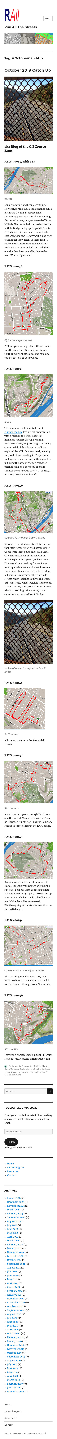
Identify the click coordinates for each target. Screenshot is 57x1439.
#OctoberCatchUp (41, 1069)
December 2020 (15, 1298)
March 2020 (13, 1333)
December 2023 (15, 1202)
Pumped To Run (13, 432)
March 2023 (13, 1209)
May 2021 (12, 1279)
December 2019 (15, 1345)
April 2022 (13, 1236)
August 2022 (14, 1221)
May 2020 (12, 1325)
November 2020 (16, 1302)
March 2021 (13, 1287)
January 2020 (14, 1341)
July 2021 (12, 1271)
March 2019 (13, 1379)
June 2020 (12, 1321)
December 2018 (15, 1391)
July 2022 (12, 1225)
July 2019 (12, 1364)
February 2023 (15, 1213)
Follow (11, 1142)
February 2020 (15, 1337)
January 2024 (14, 1198)
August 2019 (14, 1360)
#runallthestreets (12, 1072)
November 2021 (15, 1256)
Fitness (33, 1072)
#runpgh (25, 1072)
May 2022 (12, 1232)
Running (41, 1072)
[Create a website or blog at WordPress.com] (45, 1434)
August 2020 (14, 1314)
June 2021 (12, 1275)
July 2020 (12, 1318)
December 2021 (15, 1252)
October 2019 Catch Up (27, 70)
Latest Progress (15, 1167)
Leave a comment (12, 1075)
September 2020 (16, 1310)
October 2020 (14, 1306)
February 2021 (15, 1290)
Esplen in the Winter (33, 1434)
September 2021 (16, 1263)
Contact (11, 1175)
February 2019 (15, 1383)
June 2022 (12, 1229)
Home (10, 1163)
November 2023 (16, 1205)
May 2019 (12, 1372)
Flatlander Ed (15, 1066)
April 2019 (12, 1376)
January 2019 (14, 1387)
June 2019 (12, 1368)
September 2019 (16, 1356)
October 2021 (14, 1260)
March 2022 (13, 1240)
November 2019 (15, 1349)
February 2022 (15, 1244)
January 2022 (14, 1248)
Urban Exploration (22, 1069)
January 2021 (14, 1294)
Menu (48, 18)
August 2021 (14, 1267)
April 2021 (12, 1283)
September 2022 (16, 1217)
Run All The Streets (20, 27)
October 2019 (14, 1352)
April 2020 (13, 1329)
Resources (12, 1171)
